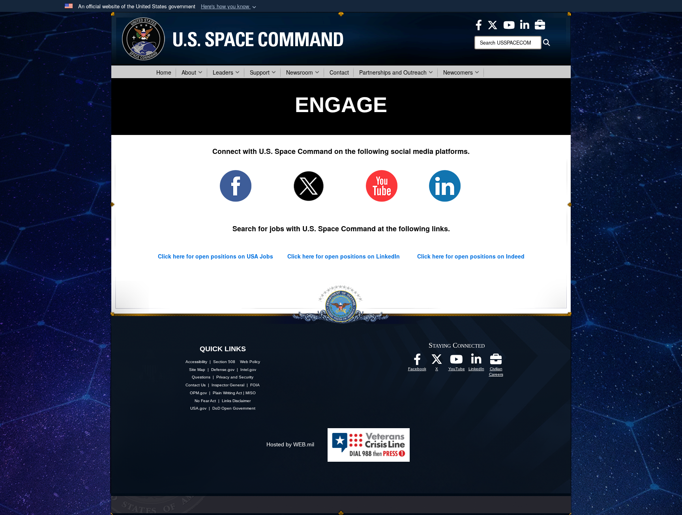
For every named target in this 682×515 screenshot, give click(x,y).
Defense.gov (222, 369)
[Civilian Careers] (496, 361)
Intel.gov (248, 369)
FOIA (255, 385)
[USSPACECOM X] (492, 24)
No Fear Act (205, 401)
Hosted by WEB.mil (290, 444)
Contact (339, 72)
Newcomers (458, 72)
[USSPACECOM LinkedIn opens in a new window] (524, 24)
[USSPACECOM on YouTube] (509, 24)
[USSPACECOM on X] (437, 361)
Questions (201, 377)
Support (260, 72)
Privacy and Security (234, 377)
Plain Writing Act (227, 393)
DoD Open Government (233, 408)
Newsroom (299, 72)
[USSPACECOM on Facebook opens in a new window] (479, 24)
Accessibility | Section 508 (210, 362)
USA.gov (198, 408)
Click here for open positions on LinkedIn (343, 256)
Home (163, 72)
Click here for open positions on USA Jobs (216, 256)
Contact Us (195, 385)
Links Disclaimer (236, 401)
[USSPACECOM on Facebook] (417, 361)
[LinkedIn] (476, 361)
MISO (250, 393)
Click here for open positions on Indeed (471, 256)
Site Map (197, 369)
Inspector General (228, 385)
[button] (229, 6)
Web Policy (250, 362)
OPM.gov (198, 393)
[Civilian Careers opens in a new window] (540, 24)
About (189, 72)
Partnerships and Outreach (393, 72)
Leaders (223, 72)
